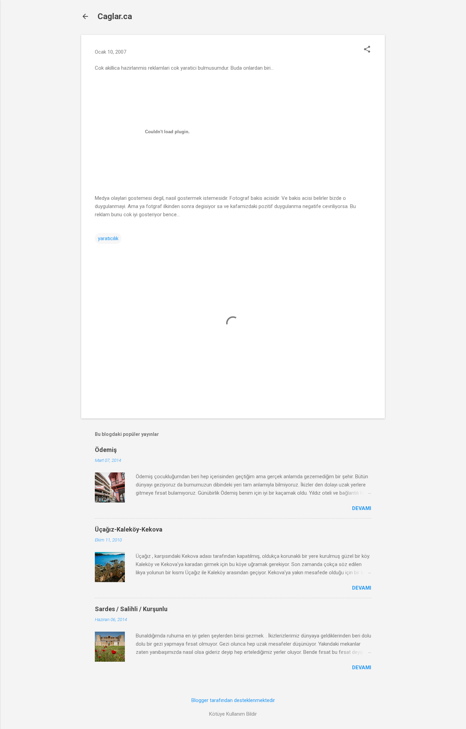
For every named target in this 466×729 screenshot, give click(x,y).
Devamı (361, 508)
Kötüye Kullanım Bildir (233, 714)
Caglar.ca (115, 16)
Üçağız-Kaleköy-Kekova (128, 529)
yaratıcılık (108, 238)
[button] (367, 50)
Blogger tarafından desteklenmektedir (233, 700)
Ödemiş (106, 449)
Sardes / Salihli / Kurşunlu (131, 609)
